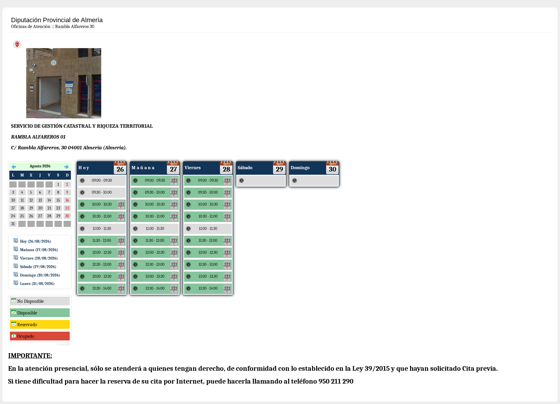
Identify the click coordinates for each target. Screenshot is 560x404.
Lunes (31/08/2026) (37, 283)
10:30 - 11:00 (107, 217)
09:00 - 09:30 (160, 181)
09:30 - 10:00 (160, 193)
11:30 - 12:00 (107, 241)
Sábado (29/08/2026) (38, 267)
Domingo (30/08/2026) (40, 275)
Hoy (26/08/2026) (35, 241)
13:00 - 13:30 (107, 277)
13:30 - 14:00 (107, 289)
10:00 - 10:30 (107, 205)
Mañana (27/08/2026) (39, 250)
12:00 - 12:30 (107, 253)
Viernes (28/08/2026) (39, 258)
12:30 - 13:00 (107, 265)
